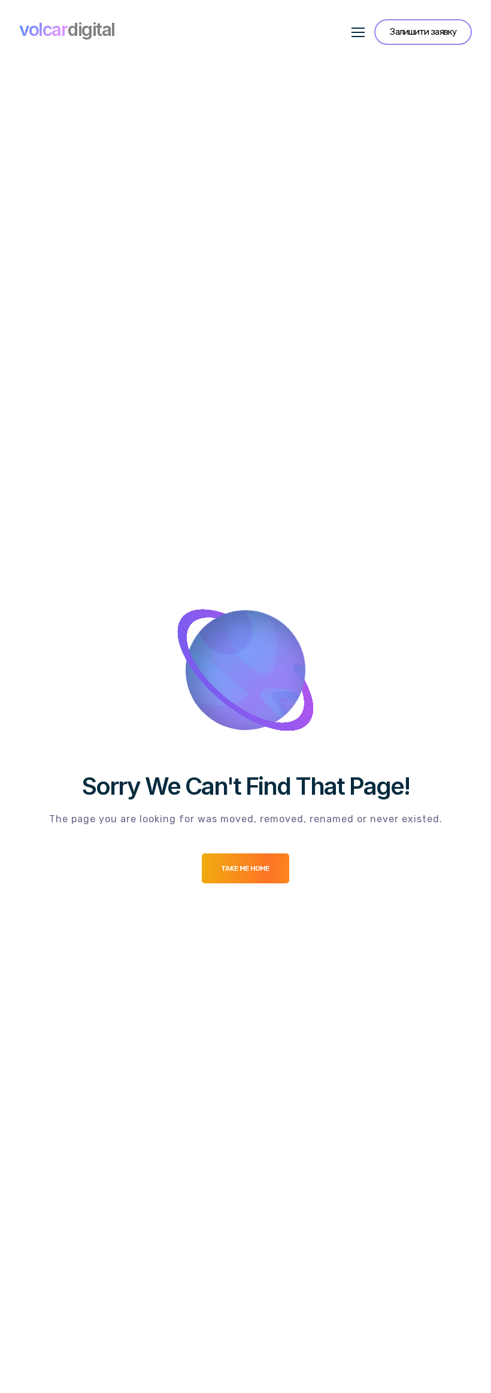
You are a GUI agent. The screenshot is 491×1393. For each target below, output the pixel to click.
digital (67, 29)
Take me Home (245, 868)
